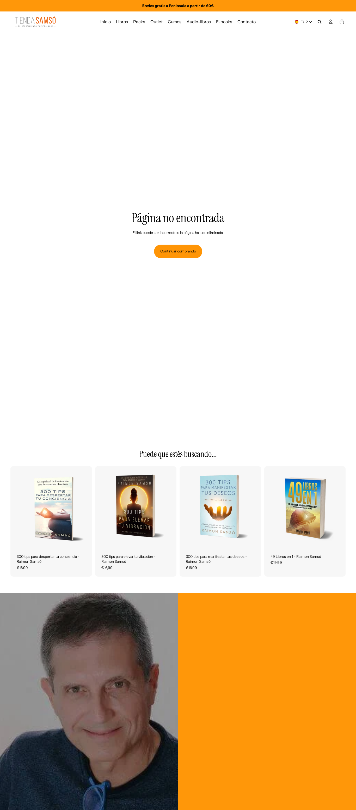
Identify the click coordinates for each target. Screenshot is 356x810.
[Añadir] (84, 540)
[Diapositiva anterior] (18, 507)
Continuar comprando (178, 251)
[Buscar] (319, 22)
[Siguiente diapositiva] (84, 507)
